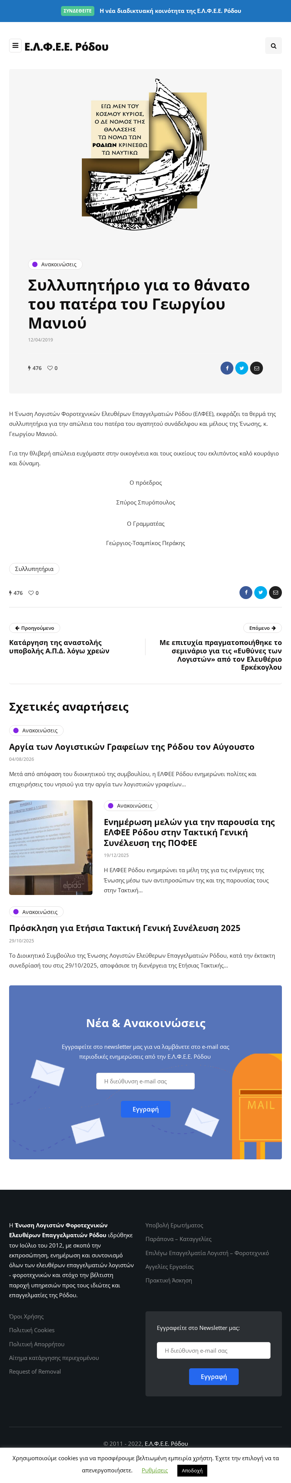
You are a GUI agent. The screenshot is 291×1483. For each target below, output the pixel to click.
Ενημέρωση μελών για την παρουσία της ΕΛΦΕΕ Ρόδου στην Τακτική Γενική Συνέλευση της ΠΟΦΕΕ (189, 832)
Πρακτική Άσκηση (169, 1280)
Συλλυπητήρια (34, 568)
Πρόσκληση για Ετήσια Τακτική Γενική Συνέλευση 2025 (125, 927)
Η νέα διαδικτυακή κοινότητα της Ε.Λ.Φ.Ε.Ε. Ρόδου (152, 10)
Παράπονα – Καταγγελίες (178, 1239)
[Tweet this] (241, 368)
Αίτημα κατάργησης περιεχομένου (54, 1357)
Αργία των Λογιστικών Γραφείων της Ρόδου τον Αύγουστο (132, 746)
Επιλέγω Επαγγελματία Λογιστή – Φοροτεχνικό (207, 1253)
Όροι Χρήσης (26, 1316)
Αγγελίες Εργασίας (170, 1266)
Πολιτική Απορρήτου (36, 1344)
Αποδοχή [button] (192, 1470)
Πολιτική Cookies (32, 1330)
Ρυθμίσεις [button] (155, 1470)
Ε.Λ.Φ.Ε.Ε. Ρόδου (166, 1443)
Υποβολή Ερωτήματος (174, 1225)
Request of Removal (35, 1371)
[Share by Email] (256, 368)
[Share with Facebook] (227, 368)
